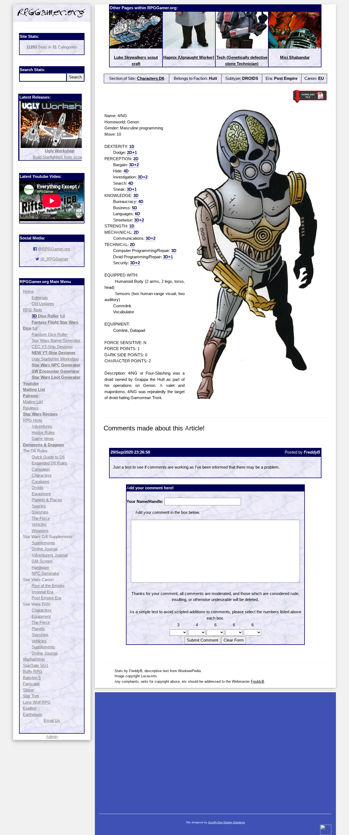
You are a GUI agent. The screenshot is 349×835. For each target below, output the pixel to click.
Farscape (31, 683)
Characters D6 (150, 78)
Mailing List (33, 401)
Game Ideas (43, 438)
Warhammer (34, 659)
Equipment (41, 493)
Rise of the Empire (48, 585)
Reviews (30, 408)
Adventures (42, 426)
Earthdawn (32, 714)
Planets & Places (47, 499)
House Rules (43, 432)
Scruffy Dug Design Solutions (226, 822)
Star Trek (31, 696)
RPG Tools (32, 309)
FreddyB (257, 681)
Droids (37, 487)
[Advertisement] (215, 750)
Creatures (40, 481)
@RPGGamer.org (54, 248)
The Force (41, 518)
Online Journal (44, 548)
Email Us (52, 720)
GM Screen (42, 561)
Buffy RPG (32, 671)
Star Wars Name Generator (56, 340)
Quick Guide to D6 (48, 457)
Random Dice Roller (50, 334)
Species (39, 506)
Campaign (41, 469)
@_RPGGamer (54, 259)
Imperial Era (42, 591)
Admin (52, 736)
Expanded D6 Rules (49, 463)
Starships (40, 512)
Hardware (40, 567)
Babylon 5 (32, 677)
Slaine (28, 690)
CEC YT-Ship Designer (52, 346)
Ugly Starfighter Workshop (55, 359)
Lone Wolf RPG (37, 702)
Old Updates (43, 303)
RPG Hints (32, 420)
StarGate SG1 (35, 665)
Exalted (29, 708)
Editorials (40, 297)
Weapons (40, 530)
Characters (42, 475)
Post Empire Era (46, 597)
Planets (38, 628)
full (62, 315)
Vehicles (39, 524)
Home (28, 291)
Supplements (43, 542)
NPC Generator (45, 573)
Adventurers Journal (50, 555)
